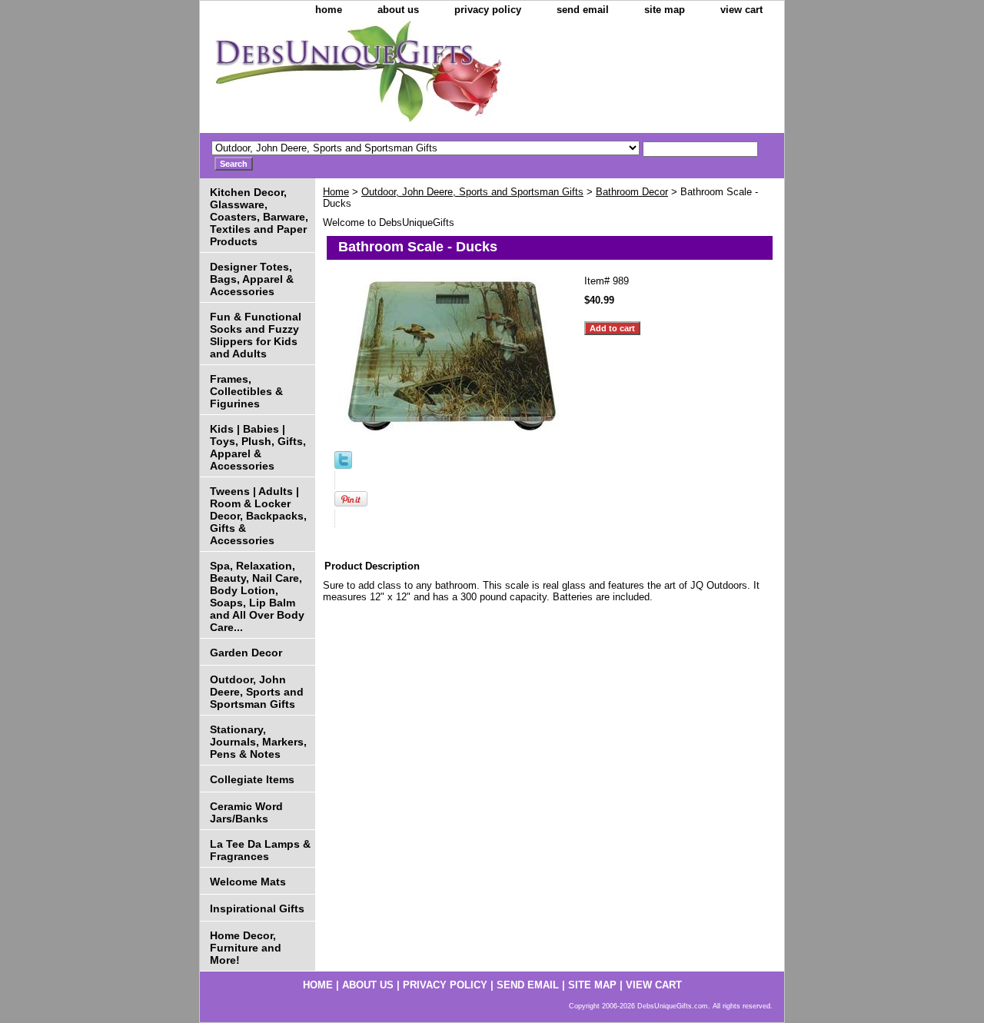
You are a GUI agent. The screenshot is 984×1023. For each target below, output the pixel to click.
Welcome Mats (248, 881)
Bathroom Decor (632, 192)
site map (664, 9)
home (328, 9)
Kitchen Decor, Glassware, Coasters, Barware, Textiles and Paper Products (259, 216)
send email (583, 9)
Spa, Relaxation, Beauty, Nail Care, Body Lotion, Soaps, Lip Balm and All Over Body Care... (257, 596)
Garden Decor (246, 652)
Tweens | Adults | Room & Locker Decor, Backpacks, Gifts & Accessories (258, 515)
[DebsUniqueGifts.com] (392, 77)
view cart (741, 9)
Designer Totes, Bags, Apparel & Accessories (252, 279)
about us (398, 9)
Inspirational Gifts (257, 908)
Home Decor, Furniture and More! (245, 947)
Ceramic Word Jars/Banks (246, 812)
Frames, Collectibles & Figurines (246, 391)
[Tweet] (343, 465)
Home (336, 192)
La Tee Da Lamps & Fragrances (260, 850)
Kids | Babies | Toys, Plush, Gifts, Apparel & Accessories (258, 447)
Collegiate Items (252, 779)
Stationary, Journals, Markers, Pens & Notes (258, 741)
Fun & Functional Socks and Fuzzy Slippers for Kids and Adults (255, 335)
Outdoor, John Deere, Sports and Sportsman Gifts (472, 192)
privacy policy (487, 9)
